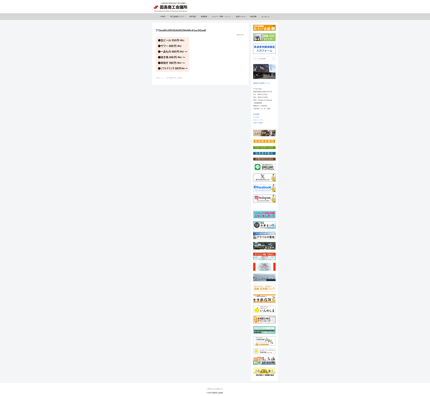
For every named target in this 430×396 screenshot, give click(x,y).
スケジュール (258, 120)
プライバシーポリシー (215, 389)
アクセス (256, 117)
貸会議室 (256, 114)
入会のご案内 (258, 123)
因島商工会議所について (261, 83)
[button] (273, 58)
